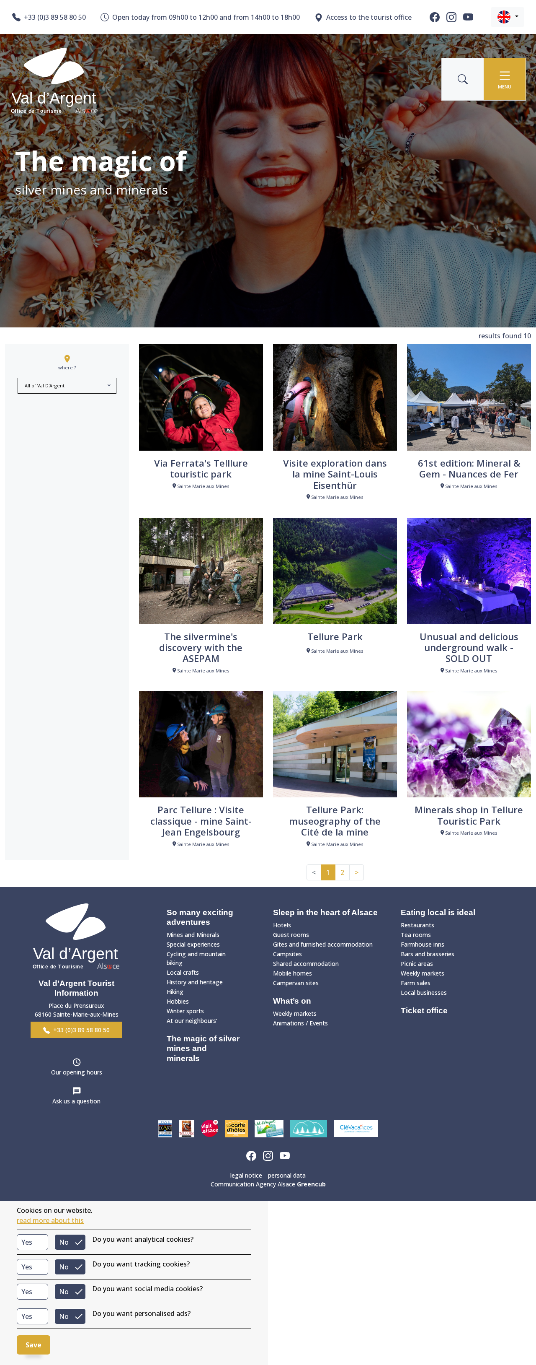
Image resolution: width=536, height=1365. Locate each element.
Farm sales (415, 983)
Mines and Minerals (193, 935)
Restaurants (417, 925)
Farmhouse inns (422, 944)
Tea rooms (416, 935)
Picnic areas (417, 964)
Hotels (282, 925)
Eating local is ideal (438, 912)
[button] (507, 17)
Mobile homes (292, 973)
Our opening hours (76, 1072)
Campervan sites (296, 983)
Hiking (175, 992)
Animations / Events (300, 1023)
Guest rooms (291, 935)
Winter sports (185, 1011)
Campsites (287, 954)
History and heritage (195, 982)
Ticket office (424, 1010)
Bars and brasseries (427, 954)
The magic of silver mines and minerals (203, 1048)
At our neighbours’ (192, 1021)
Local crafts (183, 972)
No (64, 1242)
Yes (26, 1242)
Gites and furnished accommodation (323, 944)
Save (33, 1344)
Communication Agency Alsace (268, 1184)
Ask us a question (76, 1101)
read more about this (50, 1220)
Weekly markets (295, 1013)
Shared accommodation (306, 964)
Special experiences (193, 944)
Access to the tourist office (369, 17)
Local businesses (424, 993)
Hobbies (178, 1001)
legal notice (246, 1175)
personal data (287, 1175)
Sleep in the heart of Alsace (325, 912)
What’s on (292, 1001)
